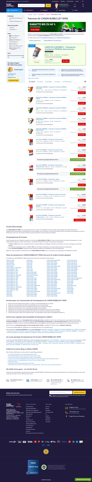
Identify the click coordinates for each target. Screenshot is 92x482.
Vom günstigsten (48, 81)
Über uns (48, 406)
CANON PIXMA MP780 (72, 264)
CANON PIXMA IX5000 (52, 284)
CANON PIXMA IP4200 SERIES (33, 291)
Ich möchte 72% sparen (78, 189)
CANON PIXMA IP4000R (31, 290)
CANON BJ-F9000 (10, 260)
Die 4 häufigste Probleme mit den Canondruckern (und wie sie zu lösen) (24, 355)
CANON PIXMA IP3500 (31, 284)
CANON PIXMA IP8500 (52, 278)
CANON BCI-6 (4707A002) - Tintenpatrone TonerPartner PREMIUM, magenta (52, 341)
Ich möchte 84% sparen (78, 159)
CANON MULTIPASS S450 (32, 275)
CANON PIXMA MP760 (72, 263)
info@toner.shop (12, 77)
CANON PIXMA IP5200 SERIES (53, 266)
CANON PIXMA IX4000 (52, 281)
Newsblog (63, 1)
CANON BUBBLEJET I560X (12, 270)
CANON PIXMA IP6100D (52, 273)
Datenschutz (28, 416)
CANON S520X (70, 282)
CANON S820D (70, 288)
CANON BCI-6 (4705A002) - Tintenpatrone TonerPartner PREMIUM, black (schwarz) (43, 332)
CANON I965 (29, 266)
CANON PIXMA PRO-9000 (72, 279)
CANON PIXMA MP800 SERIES (74, 266)
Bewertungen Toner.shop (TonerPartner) (35, 433)
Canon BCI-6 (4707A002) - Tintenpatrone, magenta (47, 179)
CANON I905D (29, 261)
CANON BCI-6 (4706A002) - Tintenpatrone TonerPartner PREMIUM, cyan (57, 329)
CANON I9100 (29, 269)
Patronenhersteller (13, 25)
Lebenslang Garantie (30, 429)
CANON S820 (70, 287)
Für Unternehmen (70, 1)
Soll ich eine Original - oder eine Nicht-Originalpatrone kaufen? (43, 75)
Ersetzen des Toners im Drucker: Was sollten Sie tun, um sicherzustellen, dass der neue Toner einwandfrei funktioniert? (34, 364)
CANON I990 (29, 267)
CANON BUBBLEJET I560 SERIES (13, 267)
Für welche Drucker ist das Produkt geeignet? (53, 56)
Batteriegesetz (29, 427)
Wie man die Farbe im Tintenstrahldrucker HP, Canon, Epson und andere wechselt (26, 360)
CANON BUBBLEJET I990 (12, 284)
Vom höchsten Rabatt (66, 81)
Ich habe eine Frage (13, 80)
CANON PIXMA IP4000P (31, 288)
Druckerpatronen (41, 14)
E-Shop (35, 14)
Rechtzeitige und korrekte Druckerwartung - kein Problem (21, 363)
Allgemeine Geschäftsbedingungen (33, 412)
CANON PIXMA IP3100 (31, 281)
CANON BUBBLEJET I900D (12, 276)
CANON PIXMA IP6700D (52, 276)
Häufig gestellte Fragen (31, 423)
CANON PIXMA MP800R (72, 269)
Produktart (11, 16)
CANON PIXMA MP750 (72, 261)
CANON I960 (29, 264)
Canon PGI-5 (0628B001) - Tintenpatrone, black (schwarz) (49, 149)
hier (67, 396)
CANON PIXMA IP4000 (31, 287)
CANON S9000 (70, 293)
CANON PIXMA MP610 (72, 260)
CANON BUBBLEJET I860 (12, 272)
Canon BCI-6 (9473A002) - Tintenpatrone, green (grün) (48, 215)
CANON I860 (9, 293)
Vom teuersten (57, 81)
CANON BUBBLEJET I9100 (12, 285)
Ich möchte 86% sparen (78, 173)
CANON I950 (29, 263)
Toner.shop (48, 404)
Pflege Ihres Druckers (13, 361)
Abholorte (28, 431)
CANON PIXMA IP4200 (31, 293)
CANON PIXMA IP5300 (52, 270)
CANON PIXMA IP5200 (52, 267)
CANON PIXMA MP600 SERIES (53, 293)
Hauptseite (30, 14)
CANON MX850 (29, 276)
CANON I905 (29, 260)
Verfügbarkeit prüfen (80, 169)
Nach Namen (40, 81)
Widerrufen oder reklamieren (32, 410)
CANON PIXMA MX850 (72, 276)
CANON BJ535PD (10, 261)
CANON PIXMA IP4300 (31, 296)
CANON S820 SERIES (71, 285)
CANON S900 (70, 291)
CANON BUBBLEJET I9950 (12, 290)
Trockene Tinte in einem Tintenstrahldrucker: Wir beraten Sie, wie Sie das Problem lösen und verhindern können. (33, 358)
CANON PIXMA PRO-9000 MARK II (74, 278)
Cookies (27, 418)
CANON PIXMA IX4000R (52, 282)
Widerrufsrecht (29, 414)
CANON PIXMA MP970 (72, 273)
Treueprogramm (29, 419)
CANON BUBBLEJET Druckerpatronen (52, 40)
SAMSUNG (48, 418)
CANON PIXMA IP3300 (31, 282)
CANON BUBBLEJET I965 (12, 282)
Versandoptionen (55, 1)
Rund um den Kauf (31, 404)
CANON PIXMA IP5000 (52, 264)
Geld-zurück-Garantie (30, 421)
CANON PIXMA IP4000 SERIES (33, 285)
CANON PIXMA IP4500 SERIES (53, 260)
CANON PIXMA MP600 (52, 294)
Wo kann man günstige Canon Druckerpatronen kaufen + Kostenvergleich (24, 357)
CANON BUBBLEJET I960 (12, 281)
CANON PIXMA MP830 (72, 272)
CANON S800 (70, 284)
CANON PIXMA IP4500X (52, 263)
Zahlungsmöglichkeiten (31, 408)
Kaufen (66, 61)
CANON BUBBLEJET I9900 (12, 288)
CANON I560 (9, 291)
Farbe (9, 33)
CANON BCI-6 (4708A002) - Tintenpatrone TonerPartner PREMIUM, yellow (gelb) (47, 331)
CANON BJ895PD (10, 263)
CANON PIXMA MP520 (31, 272)
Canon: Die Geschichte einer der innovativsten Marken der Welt (22, 354)
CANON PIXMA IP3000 (31, 279)
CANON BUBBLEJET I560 (12, 269)
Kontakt (77, 1)
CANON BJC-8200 (10, 264)
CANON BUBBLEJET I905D (12, 278)
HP (46, 414)
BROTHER (48, 419)
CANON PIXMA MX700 (72, 275)
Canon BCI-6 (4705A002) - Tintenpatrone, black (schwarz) (49, 139)
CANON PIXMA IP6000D (52, 272)
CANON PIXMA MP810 (72, 270)
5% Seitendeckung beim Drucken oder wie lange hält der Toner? (43, 70)
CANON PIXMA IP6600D (52, 275)
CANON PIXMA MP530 (52, 291)
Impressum (48, 421)
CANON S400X (70, 281)
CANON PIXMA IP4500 (52, 261)
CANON (47, 14)
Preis (9, 53)
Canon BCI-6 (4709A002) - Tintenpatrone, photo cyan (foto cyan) (51, 194)
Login (75, 6)
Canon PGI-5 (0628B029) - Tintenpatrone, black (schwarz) (49, 165)
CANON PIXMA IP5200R (52, 269)
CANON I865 (9, 294)
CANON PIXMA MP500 (52, 285)
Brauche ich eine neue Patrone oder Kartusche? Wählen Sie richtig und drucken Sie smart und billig (72, 70)
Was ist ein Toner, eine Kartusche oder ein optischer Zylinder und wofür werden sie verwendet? (72, 75)
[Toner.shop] (10, 5)
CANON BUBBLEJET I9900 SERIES (14, 287)
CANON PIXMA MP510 (52, 287)
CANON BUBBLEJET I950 (12, 279)
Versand (52, 60)
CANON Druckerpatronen (35, 40)
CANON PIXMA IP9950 (31, 278)
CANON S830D (70, 290)
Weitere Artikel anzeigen (33, 78)
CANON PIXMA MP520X (52, 290)
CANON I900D (9, 296)
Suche (48, 5)
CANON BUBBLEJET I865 (12, 273)
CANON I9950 (29, 270)
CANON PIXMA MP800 (72, 267)
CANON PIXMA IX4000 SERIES (53, 279)
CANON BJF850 (9, 266)
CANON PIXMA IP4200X (31, 294)
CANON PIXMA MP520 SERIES (53, 288)
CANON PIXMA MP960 (31, 273)
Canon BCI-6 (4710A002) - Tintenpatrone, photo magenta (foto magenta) (46, 343)
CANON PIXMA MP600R (52, 296)
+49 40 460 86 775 (64, 5)
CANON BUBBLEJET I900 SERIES (13, 275)
